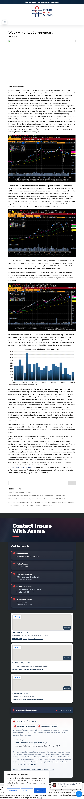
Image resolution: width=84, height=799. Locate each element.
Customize (13, 790)
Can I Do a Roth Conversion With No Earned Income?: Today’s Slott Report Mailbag (41, 502)
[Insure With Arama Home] (42, 11)
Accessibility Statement (22, 769)
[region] (26, 783)
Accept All (40, 790)
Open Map (67, 627)
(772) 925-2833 (30, 2)
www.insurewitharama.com (26, 710)
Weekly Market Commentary (20, 492)
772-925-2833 (17, 639)
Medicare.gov (20, 740)
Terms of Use (49, 769)
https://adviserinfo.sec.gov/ (20, 467)
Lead (2, 785)
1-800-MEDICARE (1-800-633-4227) (28, 743)
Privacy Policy (37, 769)
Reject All (26, 790)
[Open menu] (4, 22)
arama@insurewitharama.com (48, 2)
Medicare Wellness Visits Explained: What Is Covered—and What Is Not (36, 495)
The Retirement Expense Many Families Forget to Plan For (31, 505)
